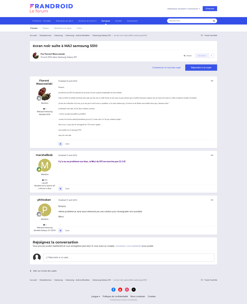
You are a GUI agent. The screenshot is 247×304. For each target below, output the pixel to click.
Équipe (46, 28)
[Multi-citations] (60, 144)
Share (188, 55)
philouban (44, 199)
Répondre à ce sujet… (58, 257)
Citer (67, 144)
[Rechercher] (214, 21)
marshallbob (44, 155)
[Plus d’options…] (212, 81)
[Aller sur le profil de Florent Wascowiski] (36, 55)
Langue (95, 296)
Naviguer (105, 21)
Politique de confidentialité (115, 296)
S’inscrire (210, 8)
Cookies (152, 296)
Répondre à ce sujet (201, 67)
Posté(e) (67, 81)
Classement (132, 21)
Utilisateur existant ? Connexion (183, 9)
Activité (118, 21)
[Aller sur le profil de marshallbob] (44, 165)
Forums (34, 28)
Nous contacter (138, 296)
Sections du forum (86, 21)
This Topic (202, 21)
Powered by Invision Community (123, 300)
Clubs (79, 28)
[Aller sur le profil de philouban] (44, 210)
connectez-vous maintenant (128, 246)
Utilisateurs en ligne (62, 28)
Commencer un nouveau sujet (166, 67)
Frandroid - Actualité (41, 21)
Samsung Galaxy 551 (67, 57)
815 (45, 180)
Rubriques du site (64, 21)
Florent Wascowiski (55, 54)
